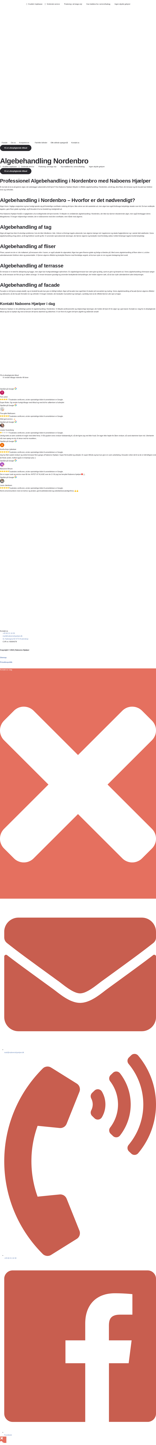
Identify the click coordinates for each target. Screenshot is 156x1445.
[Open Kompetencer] (30, 142)
